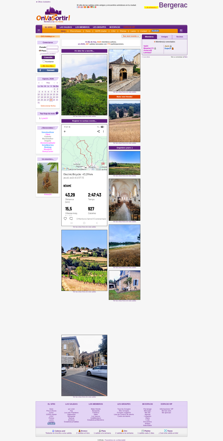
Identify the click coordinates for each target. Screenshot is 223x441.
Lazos (133, 31)
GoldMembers (96, 418)
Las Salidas (66, 27)
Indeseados (147, 425)
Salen (96, 414)
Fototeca (96, 413)
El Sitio (48, 27)
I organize (147, 416)
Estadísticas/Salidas (71, 422)
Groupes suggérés (124, 413)
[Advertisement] (132, 16)
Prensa (123, 31)
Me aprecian (166, 413)
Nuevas (71, 418)
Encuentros (147, 422)
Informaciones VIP (166, 409)
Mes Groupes (124, 411)
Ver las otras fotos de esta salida (84, 116)
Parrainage (148, 409)
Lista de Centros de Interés (124, 414)
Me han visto (166, 411)
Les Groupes (99, 27)
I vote (147, 420)
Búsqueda (71, 416)
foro (185, 57)
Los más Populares (71, 413)
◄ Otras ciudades (43, 2)
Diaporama (71, 414)
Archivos (71, 420)
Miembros (149, 37)
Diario (147, 418)
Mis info (147, 413)
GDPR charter (101, 31)
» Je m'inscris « (151, 7)
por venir (71, 409)
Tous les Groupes (124, 409)
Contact (143, 31)
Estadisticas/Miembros (95, 420)
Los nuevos (95, 416)
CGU (113, 31)
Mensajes (147, 411)
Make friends (96, 409)
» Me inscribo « (47, 66)
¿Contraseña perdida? (48, 54)
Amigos (164, 37)
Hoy (71, 411)
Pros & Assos (75, 31)
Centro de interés (124, 416)
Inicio (63, 31)
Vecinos (179, 37)
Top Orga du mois (47, 114)
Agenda (147, 414)
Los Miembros (82, 27)
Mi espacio (115, 27)
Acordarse (49, 62)
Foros (88, 31)
